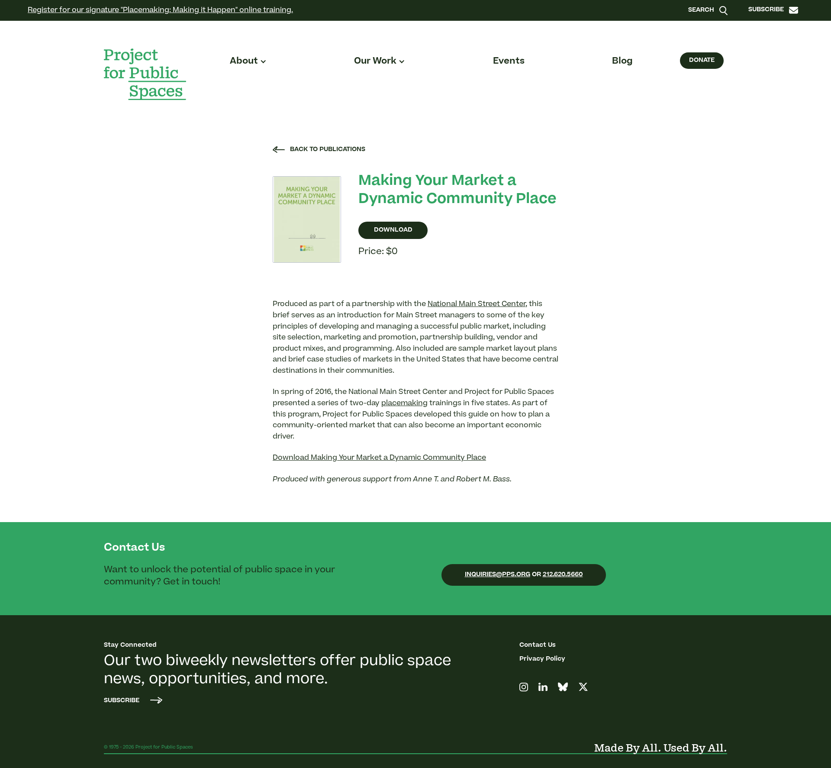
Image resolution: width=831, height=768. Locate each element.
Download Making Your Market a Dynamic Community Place (379, 458)
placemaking (404, 403)
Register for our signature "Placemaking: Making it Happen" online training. (160, 10)
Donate (702, 61)
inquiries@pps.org (497, 575)
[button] (248, 61)
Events (509, 61)
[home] (145, 74)
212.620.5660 (563, 575)
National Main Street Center (476, 304)
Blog (622, 61)
